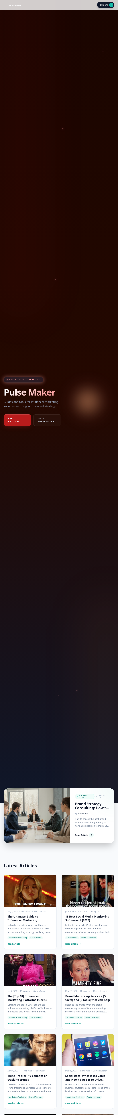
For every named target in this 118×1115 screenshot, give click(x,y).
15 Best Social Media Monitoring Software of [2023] (87, 918)
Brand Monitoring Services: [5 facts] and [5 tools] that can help (87, 998)
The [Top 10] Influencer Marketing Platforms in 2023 (27, 998)
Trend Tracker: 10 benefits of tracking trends (27, 1077)
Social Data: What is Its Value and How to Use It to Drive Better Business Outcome (85, 1078)
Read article (14, 943)
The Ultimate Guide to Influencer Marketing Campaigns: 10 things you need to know (29, 918)
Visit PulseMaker (46, 420)
